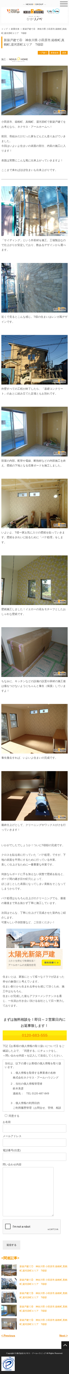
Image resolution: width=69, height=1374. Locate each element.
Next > (63, 1335)
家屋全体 (54, 53)
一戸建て (43, 53)
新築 (64, 53)
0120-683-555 (35, 1035)
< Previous (8, 1335)
